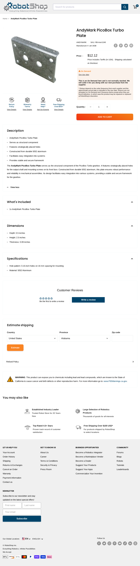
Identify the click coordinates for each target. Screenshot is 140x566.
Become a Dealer (83, 461)
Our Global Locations (11, 539)
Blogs (119, 456)
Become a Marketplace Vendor (89, 456)
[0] (135, 7)
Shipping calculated (123, 59)
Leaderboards (123, 469)
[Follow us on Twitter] (104, 543)
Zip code (116, 332)
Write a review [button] (88, 300)
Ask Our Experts (43, 110)
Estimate (15, 347)
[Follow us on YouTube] (120, 543)
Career (43, 456)
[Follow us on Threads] (135, 543)
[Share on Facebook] (116, 45)
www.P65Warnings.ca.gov (115, 381)
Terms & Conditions (49, 461)
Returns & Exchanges (12, 465)
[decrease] (90, 107)
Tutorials (120, 465)
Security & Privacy (48, 465)
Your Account (9, 452)
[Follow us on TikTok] (125, 543)
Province (63, 332)
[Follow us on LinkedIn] (130, 543)
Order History (9, 456)
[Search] (124, 7)
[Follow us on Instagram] (109, 543)
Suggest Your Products (86, 465)
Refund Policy (12, 361)
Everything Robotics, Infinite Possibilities (19, 549)
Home (5, 19)
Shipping (6, 461)
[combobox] (87, 7)
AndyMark (81, 42)
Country (11, 332)
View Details (11, 110)
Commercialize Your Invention (89, 473)
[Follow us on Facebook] (99, 543)
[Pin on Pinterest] (121, 45)
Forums (120, 452)
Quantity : (81, 107)
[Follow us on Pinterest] (114, 543)
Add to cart (105, 117)
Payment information (12, 478)
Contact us (7, 482)
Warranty (7, 473)
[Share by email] (131, 45)
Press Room (46, 469)
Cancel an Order (10, 469)
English (36, 539)
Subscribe (22, 518)
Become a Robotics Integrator (89, 452)
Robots (120, 461)
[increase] (107, 107)
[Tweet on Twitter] (126, 45)
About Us (44, 452)
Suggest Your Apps (84, 469)
